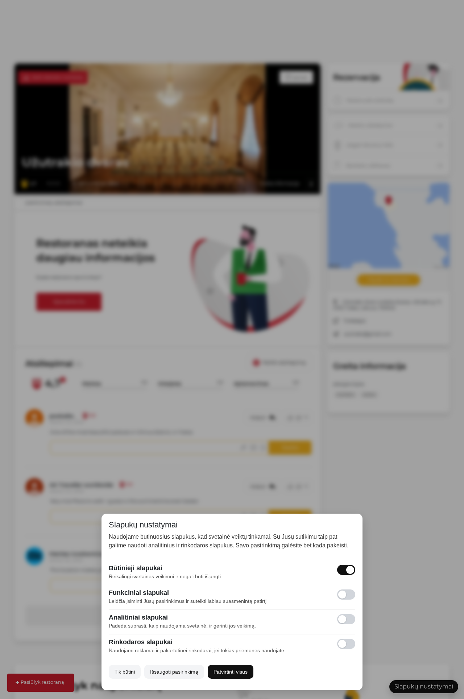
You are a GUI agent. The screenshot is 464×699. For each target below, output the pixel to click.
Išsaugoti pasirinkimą (174, 672)
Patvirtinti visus (231, 672)
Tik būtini (125, 672)
